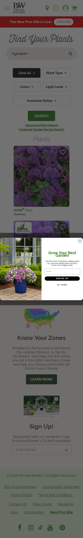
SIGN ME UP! (62, 278)
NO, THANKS (62, 285)
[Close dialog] (80, 241)
